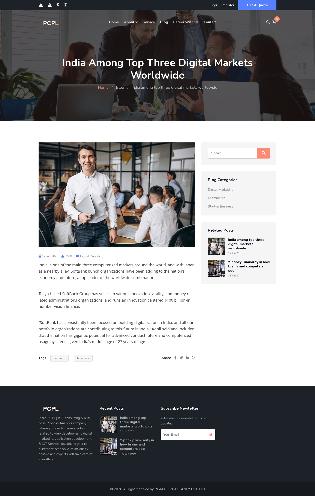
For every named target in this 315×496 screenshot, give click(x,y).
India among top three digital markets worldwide (246, 244)
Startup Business (220, 206)
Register (227, 5)
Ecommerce (216, 198)
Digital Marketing (91, 256)
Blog (164, 22)
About (129, 22)
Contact (210, 22)
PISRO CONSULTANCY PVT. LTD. (179, 489)
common (59, 358)
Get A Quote (257, 5)
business (83, 358)
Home (114, 22)
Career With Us (186, 22)
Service (149, 22)
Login (214, 5)
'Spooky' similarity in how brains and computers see (249, 266)
